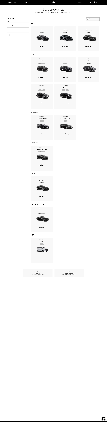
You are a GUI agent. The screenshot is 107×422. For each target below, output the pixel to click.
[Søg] (86, 2)
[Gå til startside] (53, 2)
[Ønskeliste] (90, 2)
